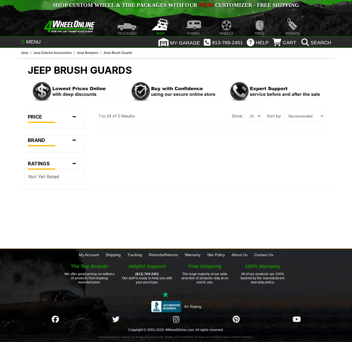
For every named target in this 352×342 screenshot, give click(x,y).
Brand (52, 140)
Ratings (52, 163)
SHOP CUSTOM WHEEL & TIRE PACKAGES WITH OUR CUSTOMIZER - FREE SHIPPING (176, 5)
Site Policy (216, 255)
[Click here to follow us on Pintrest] (236, 319)
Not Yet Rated (43, 176)
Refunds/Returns (163, 255)
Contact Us (263, 255)
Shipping (113, 255)
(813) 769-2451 (147, 274)
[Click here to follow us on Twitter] (115, 319)
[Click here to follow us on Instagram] (176, 319)
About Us (240, 255)
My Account (89, 255)
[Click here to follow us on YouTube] (296, 319)
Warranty (192, 255)
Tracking (134, 255)
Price (52, 116)
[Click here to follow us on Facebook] (55, 319)
